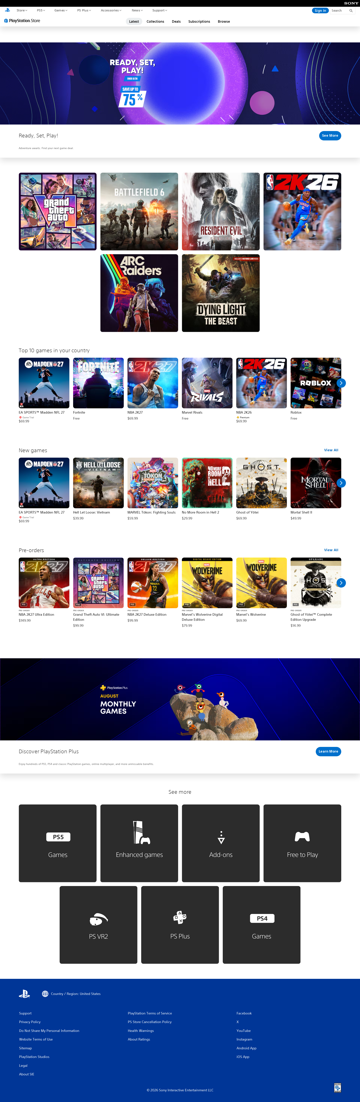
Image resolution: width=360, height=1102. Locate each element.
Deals (176, 21)
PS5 (39, 10)
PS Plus (82, 10)
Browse (224, 21)
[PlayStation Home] (7, 10)
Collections (155, 21)
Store (20, 10)
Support (158, 10)
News (136, 10)
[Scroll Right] (341, 383)
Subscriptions (199, 21)
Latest (134, 21)
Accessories (110, 10)
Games (59, 10)
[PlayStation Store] (23, 20)
